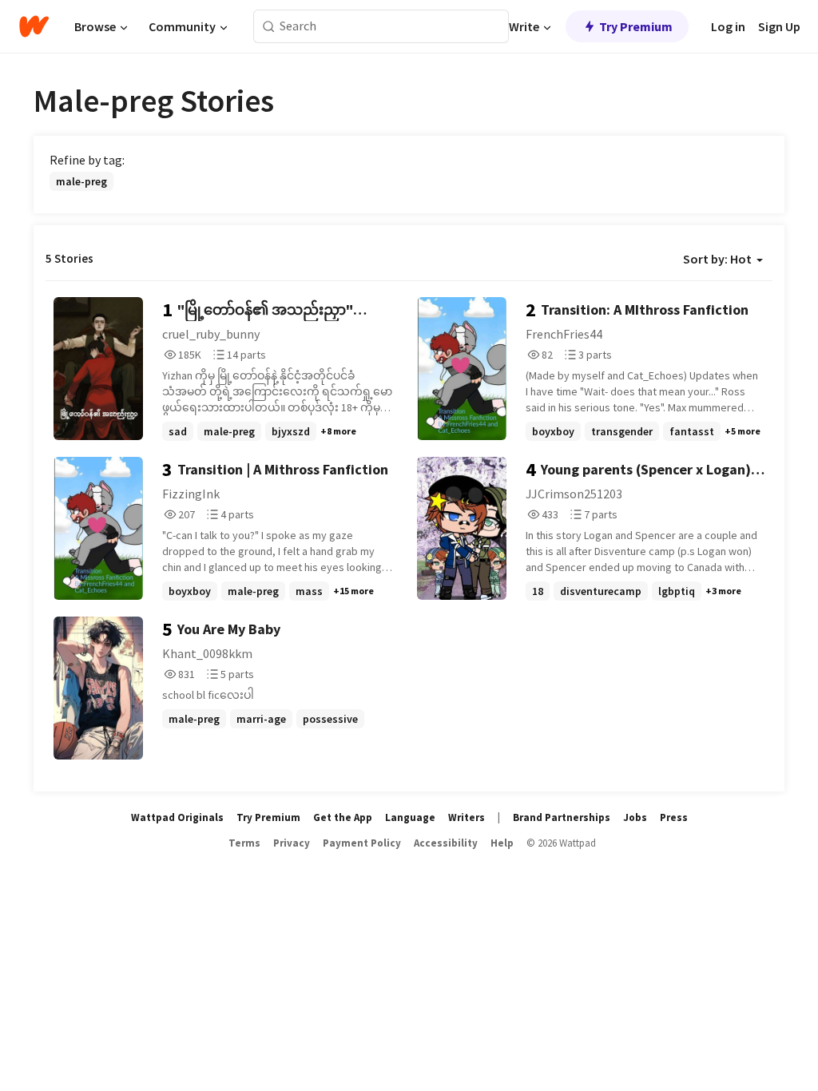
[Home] (34, 26)
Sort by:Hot (717, 259)
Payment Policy (362, 843)
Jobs (635, 817)
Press (674, 817)
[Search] (268, 26)
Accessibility (446, 843)
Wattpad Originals (177, 817)
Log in (728, 26)
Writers (466, 817)
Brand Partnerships (561, 817)
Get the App (342, 817)
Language (410, 817)
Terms (244, 843)
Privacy (291, 843)
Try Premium (636, 26)
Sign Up (779, 26)
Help (502, 843)
